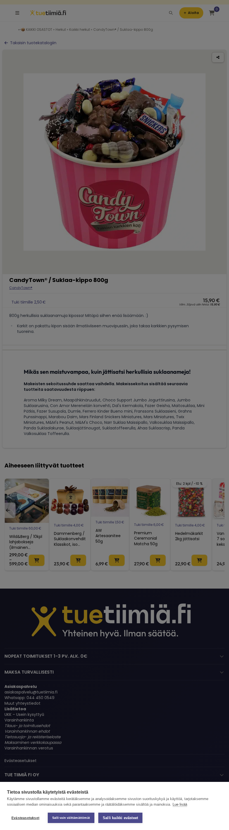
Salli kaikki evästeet (120, 818)
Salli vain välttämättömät (71, 817)
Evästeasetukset (25, 818)
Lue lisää (180, 804)
